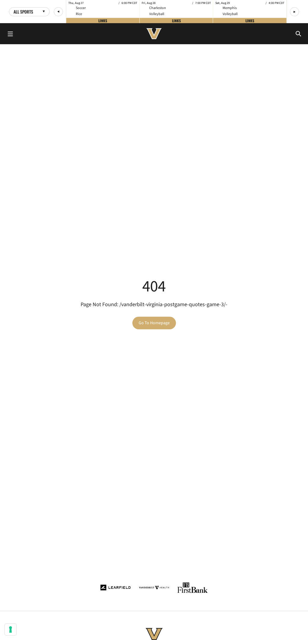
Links (102, 20)
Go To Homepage (154, 323)
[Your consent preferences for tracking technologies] (10, 629)
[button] (58, 11)
